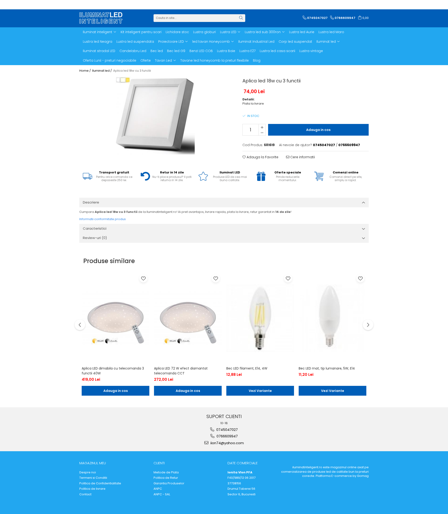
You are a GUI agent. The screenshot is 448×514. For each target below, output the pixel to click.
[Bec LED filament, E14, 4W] (260, 318)
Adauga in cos (318, 129)
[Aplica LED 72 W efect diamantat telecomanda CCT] (188, 318)
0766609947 (227, 436)
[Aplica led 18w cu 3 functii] (155, 116)
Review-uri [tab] (95, 237)
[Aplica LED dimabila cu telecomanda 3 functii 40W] (115, 318)
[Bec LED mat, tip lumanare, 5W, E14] (332, 318)
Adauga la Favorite (262, 157)
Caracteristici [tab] (94, 228)
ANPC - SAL (162, 494)
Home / (85, 71)
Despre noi (87, 472)
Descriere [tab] (91, 202)
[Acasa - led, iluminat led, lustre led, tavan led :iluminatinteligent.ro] (102, 18)
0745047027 (226, 429)
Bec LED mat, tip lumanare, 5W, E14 (327, 368)
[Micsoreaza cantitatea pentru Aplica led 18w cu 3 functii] (262, 133)
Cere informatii (302, 157)
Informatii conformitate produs (102, 219)
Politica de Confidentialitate (100, 483)
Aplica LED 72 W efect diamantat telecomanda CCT (181, 371)
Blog (256, 60)
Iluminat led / (102, 71)
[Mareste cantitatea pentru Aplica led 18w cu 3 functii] (262, 127)
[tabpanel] (155, 116)
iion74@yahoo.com (227, 442)
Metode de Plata (166, 472)
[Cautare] (241, 18)
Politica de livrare (92, 489)
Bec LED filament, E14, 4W (246, 368)
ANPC (158, 489)
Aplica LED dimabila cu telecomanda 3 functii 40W (113, 371)
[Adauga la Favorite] (143, 278)
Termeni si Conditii (93, 478)
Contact (85, 494)
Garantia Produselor (169, 483)
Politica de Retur (166, 478)
